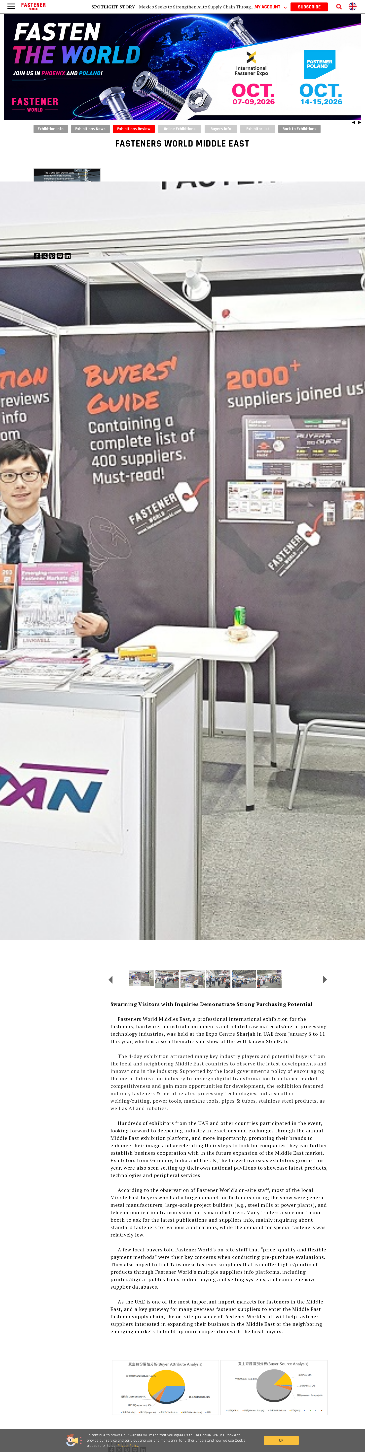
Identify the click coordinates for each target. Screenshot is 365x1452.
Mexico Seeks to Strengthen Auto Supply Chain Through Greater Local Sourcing (220, 7)
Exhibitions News (90, 129)
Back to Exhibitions (299, 129)
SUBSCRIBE (309, 7)
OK (281, 1440)
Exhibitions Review (133, 129)
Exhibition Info (51, 129)
